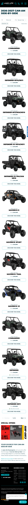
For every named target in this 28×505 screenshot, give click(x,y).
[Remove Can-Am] (7, 23)
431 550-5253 (7, 477)
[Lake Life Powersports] (7, 4)
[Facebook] (20, 482)
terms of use (5, 492)
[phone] (19, 3)
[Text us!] (23, 502)
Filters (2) (8, 20)
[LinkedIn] (25, 482)
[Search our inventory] (15, 3)
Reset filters (24, 23)
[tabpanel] (20, 475)
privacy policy (23, 491)
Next (22, 418)
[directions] (22, 3)
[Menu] (25, 3)
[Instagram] (23, 482)
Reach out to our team (7, 458)
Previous (7, 418)
